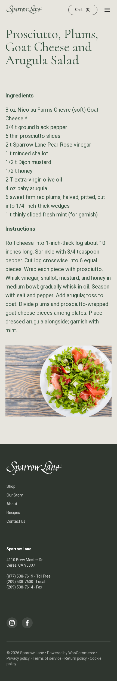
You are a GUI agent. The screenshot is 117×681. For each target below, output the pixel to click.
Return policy (75, 658)
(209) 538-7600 (20, 581)
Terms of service (47, 658)
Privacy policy (18, 658)
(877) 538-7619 (20, 576)
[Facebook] (27, 622)
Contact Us (16, 521)
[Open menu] (107, 9)
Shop (11, 486)
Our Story (15, 495)
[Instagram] (12, 622)
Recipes (13, 512)
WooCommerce (81, 653)
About (12, 504)
